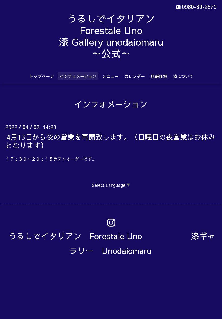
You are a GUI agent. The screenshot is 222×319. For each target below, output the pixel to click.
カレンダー (135, 76)
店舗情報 (159, 76)
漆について (183, 76)
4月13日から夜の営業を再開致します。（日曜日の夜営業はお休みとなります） (110, 141)
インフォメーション (78, 76)
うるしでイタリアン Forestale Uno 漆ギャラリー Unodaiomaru (111, 243)
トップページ (42, 76)
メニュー (110, 76)
